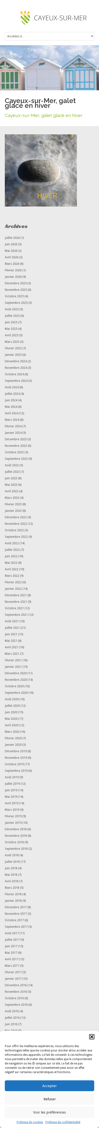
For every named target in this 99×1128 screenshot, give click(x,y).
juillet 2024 (12, 393)
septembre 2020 (16, 692)
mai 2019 (11, 796)
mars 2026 (12, 264)
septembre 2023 (16, 458)
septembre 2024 (16, 380)
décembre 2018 (16, 829)
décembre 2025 (16, 283)
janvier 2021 (13, 666)
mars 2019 (12, 809)
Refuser (49, 1099)
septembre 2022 (16, 536)
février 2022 (13, 582)
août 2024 (12, 387)
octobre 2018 (14, 842)
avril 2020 (11, 725)
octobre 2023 (14, 452)
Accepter (49, 1086)
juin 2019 (11, 790)
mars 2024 (12, 419)
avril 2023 (11, 491)
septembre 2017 (16, 926)
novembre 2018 (16, 835)
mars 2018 (12, 887)
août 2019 (12, 777)
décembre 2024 (16, 361)
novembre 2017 (16, 913)
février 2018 (13, 894)
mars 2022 (12, 575)
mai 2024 (11, 406)
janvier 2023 (13, 510)
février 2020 (13, 738)
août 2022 (12, 543)
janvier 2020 (13, 744)
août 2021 (12, 621)
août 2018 (12, 855)
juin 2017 (11, 946)
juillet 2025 (12, 316)
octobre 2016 (14, 998)
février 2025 (13, 348)
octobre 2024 (14, 374)
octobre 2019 (14, 764)
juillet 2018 (12, 861)
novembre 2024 (16, 368)
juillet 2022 (12, 549)
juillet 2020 (12, 705)
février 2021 (13, 660)
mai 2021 (11, 640)
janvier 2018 (13, 900)
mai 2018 (11, 874)
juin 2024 (11, 400)
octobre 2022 (14, 530)
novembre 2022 (16, 523)
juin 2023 (11, 478)
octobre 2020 (14, 686)
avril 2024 (11, 413)
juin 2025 (11, 322)
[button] (91, 1036)
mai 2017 (11, 952)
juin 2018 (11, 868)
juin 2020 (11, 712)
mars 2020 (12, 731)
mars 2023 (12, 497)
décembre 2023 (16, 439)
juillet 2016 (12, 1017)
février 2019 (13, 816)
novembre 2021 (16, 601)
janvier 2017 (13, 978)
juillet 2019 (12, 783)
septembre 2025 (16, 303)
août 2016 (12, 1011)
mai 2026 (11, 251)
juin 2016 (11, 1024)
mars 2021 (12, 653)
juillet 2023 (12, 471)
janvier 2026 (13, 277)
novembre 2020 (16, 679)
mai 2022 (11, 562)
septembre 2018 (16, 848)
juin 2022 (11, 556)
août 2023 (12, 465)
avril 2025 (11, 335)
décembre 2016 (16, 985)
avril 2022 (11, 569)
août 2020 (12, 699)
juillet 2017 (12, 939)
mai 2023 (11, 484)
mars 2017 (12, 965)
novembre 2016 (16, 991)
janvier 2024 (13, 432)
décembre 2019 (16, 751)
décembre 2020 (16, 673)
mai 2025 (11, 329)
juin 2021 (11, 634)
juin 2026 (11, 244)
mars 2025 (12, 342)
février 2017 (13, 972)
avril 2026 (11, 257)
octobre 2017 (14, 920)
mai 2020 (11, 718)
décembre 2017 (16, 907)
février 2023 (13, 504)
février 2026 (13, 270)
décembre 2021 (16, 595)
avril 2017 (11, 959)
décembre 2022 (16, 517)
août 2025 (12, 309)
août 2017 (12, 933)
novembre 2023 (16, 445)
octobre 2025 (14, 296)
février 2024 (13, 426)
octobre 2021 (14, 608)
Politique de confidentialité (62, 1122)
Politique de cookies (30, 1122)
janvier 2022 (13, 588)
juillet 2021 (12, 627)
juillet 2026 (12, 238)
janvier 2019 (13, 822)
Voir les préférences (49, 1112)
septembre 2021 (16, 614)
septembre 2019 (16, 770)
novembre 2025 (16, 290)
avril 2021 (11, 647)
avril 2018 (11, 881)
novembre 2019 (16, 757)
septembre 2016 (16, 1004)
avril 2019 (11, 803)
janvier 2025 (13, 355)
